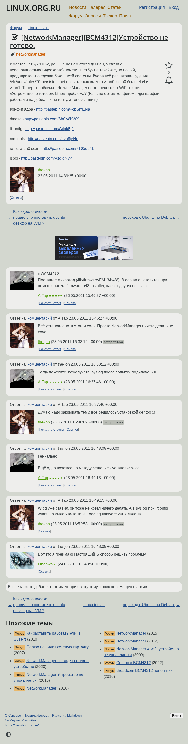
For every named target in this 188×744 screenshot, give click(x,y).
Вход (174, 7)
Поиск (125, 15)
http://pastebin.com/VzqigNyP (46, 158)
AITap (43, 296)
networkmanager (30, 54)
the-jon (44, 170)
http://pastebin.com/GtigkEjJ (49, 129)
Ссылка (16, 198)
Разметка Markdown (67, 715)
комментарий (40, 318)
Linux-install (38, 28)
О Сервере (13, 715)
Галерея (97, 7)
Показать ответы (51, 429)
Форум (75, 15)
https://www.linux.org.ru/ (22, 725)
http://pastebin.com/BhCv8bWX (52, 119)
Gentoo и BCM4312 (133, 663)
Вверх (176, 716)
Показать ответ (50, 303)
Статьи (114, 7)
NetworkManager (41, 688)
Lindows (45, 564)
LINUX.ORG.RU (33, 7)
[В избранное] (168, 65)
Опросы (93, 15)
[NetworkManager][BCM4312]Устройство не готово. (89, 41)
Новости (77, 7)
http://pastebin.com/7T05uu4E (68, 148)
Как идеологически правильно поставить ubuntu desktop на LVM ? (39, 217)
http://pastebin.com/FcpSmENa (63, 109)
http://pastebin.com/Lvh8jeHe (53, 139)
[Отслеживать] (168, 80)
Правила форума (36, 715)
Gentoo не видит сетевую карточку (57, 647)
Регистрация (152, 7)
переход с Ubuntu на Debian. (149, 217)
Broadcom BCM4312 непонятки (144, 670)
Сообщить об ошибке (20, 720)
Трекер (110, 15)
